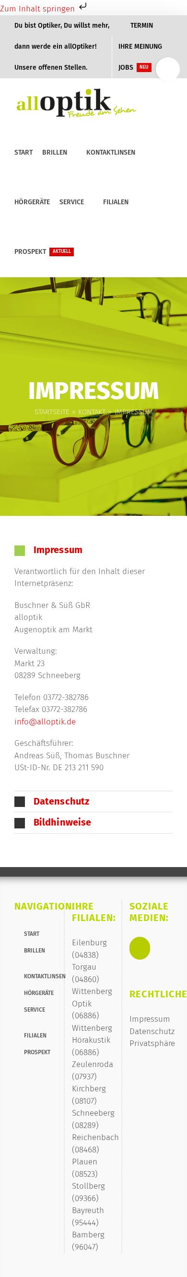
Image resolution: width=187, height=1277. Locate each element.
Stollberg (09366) (88, 1192)
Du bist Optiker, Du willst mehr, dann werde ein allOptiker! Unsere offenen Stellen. (61, 46)
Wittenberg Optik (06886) (92, 1003)
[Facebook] (139, 948)
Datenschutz (152, 1031)
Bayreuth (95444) (88, 1216)
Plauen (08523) (85, 1168)
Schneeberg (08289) (93, 1119)
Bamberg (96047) (88, 1241)
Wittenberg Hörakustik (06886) (92, 1040)
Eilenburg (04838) (89, 949)
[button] (86, 252)
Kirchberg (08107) (89, 1095)
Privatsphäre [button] (152, 1043)
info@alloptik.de (45, 722)
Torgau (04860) (85, 973)
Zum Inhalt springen (38, 9)
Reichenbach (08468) (93, 1143)
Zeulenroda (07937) (92, 1070)
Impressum (149, 1019)
